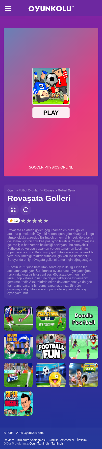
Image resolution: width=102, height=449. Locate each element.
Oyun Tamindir (39, 443)
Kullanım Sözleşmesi (31, 440)
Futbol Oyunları (29, 190)
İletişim (82, 440)
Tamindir (57, 443)
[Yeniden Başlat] (25, 209)
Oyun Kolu (51, 9)
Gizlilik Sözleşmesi (61, 440)
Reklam (9, 440)
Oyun (11, 190)
